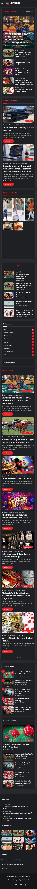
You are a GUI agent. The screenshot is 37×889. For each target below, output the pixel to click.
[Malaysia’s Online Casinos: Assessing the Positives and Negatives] (8, 80)
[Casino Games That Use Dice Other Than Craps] (8, 674)
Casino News (8, 336)
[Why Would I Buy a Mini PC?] (9, 304)
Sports (6, 339)
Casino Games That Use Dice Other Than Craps (24, 673)
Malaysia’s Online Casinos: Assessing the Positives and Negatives (24, 82)
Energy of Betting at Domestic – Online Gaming (22, 691)
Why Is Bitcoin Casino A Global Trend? (23, 91)
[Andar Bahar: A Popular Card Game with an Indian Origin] (30, 846)
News (6, 342)
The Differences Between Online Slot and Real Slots (24, 73)
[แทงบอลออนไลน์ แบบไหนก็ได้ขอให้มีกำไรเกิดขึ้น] (8, 683)
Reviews (7, 348)
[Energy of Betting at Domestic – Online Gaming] (8, 692)
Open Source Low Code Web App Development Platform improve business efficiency (17, 169)
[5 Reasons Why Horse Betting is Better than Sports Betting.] (8, 53)
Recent (18, 266)
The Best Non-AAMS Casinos (22, 63)
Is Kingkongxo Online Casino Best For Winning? (16, 555)
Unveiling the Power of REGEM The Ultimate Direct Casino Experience (24, 275)
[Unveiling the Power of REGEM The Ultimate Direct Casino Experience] (18, 32)
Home (9, 880)
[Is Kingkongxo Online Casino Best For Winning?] (18, 846)
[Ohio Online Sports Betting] (8, 701)
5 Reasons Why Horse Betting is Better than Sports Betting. (23, 54)
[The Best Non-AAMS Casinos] (8, 62)
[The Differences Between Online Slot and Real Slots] (8, 71)
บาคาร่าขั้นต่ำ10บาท (9, 362)
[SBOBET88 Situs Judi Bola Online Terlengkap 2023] (30, 840)
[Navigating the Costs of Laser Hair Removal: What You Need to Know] (9, 313)
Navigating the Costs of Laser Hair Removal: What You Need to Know (24, 312)
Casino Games (29, 11)
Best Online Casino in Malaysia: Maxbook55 (23, 708)
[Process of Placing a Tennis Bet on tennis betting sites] (6, 846)
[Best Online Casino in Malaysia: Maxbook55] (8, 710)
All (23, 11)
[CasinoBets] (13, 3)
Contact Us (25, 880)
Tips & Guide (8, 345)
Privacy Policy (17, 880)
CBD (5, 354)
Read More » (8, 141)
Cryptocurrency (9, 351)
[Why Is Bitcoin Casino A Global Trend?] (8, 90)
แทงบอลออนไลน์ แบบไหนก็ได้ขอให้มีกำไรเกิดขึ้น (24, 682)
